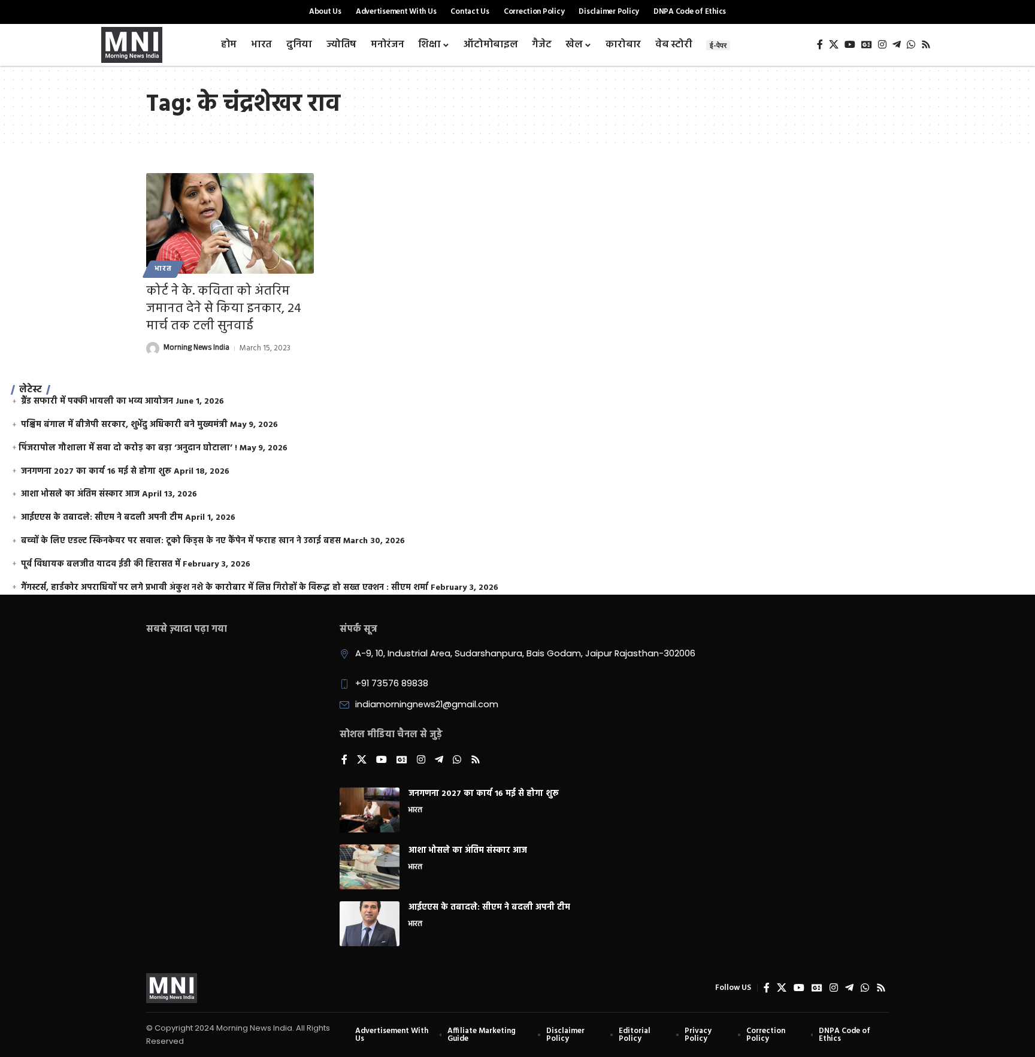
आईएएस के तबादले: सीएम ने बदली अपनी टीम (102, 518)
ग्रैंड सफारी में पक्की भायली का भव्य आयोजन (97, 401)
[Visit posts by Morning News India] (152, 348)
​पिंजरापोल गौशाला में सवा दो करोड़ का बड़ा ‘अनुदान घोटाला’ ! (128, 448)
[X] (834, 45)
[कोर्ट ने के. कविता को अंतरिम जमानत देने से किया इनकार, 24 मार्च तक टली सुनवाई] (230, 223)
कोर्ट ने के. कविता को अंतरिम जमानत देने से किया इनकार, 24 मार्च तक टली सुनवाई (223, 308)
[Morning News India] (171, 988)
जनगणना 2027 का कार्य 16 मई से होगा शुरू (96, 471)
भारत (163, 269)
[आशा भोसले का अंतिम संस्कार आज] (370, 866)
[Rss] (926, 45)
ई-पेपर (718, 45)
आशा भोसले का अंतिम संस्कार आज (80, 494)
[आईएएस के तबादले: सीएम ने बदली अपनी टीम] (370, 923)
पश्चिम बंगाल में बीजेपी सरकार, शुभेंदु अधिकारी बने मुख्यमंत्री (124, 425)
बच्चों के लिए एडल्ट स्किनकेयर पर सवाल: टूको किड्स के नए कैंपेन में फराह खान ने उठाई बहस (181, 541)
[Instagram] (882, 45)
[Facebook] (820, 45)
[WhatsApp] (911, 45)
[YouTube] (850, 45)
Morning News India (196, 348)
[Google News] (866, 45)
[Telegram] (896, 45)
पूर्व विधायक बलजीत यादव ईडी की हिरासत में (100, 564)
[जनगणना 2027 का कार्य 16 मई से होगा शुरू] (370, 810)
